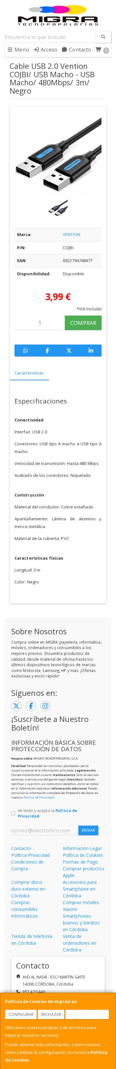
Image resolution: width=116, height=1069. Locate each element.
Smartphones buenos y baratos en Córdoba (81, 922)
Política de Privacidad (39, 797)
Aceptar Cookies (87, 1014)
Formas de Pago (80, 862)
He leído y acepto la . (47, 813)
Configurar (21, 1014)
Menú (21, 49)
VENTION (71, 234)
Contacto (79, 49)
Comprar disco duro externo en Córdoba (28, 889)
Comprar (83, 322)
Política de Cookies (83, 855)
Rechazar (51, 1014)
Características (29, 373)
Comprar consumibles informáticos (24, 909)
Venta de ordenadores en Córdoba (79, 943)
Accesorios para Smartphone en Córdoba (80, 889)
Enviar (88, 830)
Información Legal (82, 848)
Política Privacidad (30, 855)
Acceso (48, 49)
